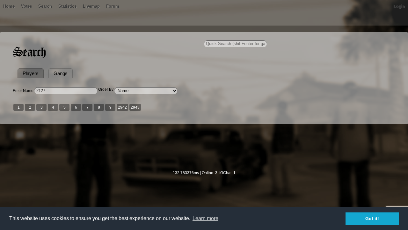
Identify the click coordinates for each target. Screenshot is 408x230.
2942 (122, 107)
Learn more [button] (205, 218)
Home (9, 6)
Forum (112, 6)
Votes (26, 6)
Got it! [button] (372, 218)
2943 (135, 107)
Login (399, 6)
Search (45, 6)
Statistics (67, 6)
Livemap (91, 6)
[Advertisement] (204, 151)
